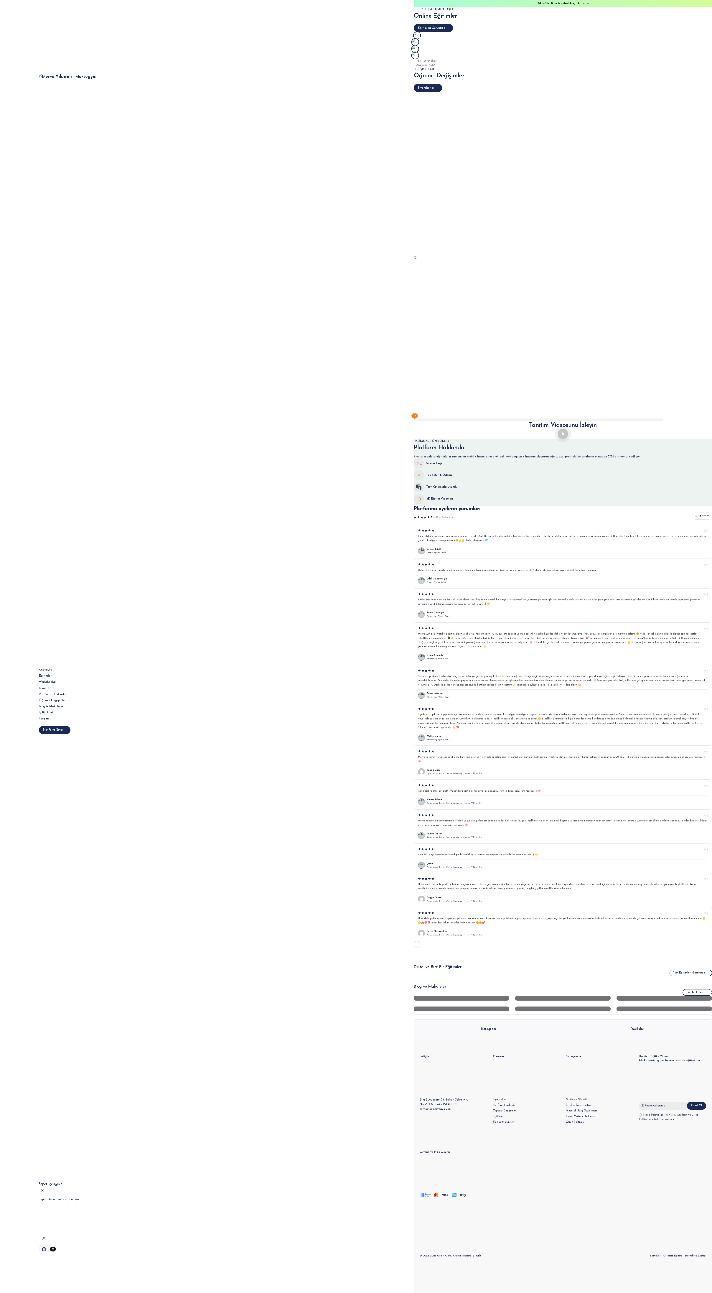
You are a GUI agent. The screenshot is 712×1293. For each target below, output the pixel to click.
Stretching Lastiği (695, 1255)
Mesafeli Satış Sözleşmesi (581, 1110)
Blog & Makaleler (503, 1122)
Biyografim (499, 1099)
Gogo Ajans (444, 1255)
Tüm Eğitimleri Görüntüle (689, 972)
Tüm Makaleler (695, 992)
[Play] (563, 434)
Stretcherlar (426, 87)
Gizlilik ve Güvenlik (577, 1099)
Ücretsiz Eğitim (672, 1255)
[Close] (42, 1190)
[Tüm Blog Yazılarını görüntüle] (563, 1016)
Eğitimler (498, 1116)
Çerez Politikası (575, 1122)
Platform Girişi (53, 729)
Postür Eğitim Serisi (436, 553)
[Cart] (44, 1249)
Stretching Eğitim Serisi (438, 616)
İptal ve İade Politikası (579, 1105)
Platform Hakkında (504, 1105)
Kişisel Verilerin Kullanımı (580, 1116)
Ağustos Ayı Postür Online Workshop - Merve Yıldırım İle (454, 773)
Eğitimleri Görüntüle (431, 28)
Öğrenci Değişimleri (504, 1110)
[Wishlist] (44, 1238)
